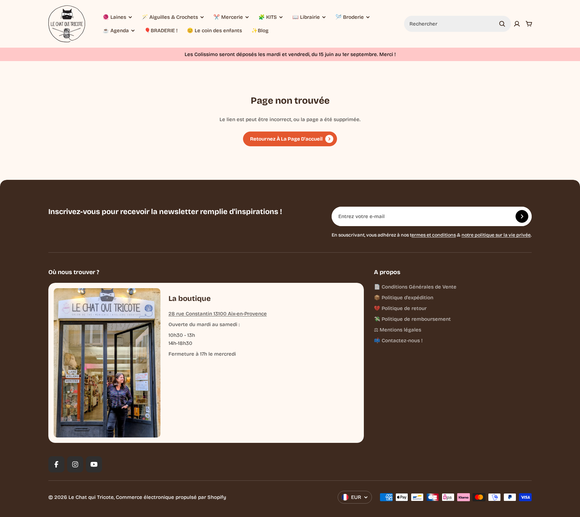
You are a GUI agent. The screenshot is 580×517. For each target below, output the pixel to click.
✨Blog (260, 31)
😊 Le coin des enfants (214, 31)
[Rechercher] (502, 24)
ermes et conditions (434, 235)
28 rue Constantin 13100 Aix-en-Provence (217, 314)
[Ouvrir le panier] (529, 24)
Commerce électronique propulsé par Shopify (171, 497)
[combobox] (457, 24)
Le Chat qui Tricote (91, 497)
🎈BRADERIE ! (161, 31)
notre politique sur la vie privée (496, 235)
